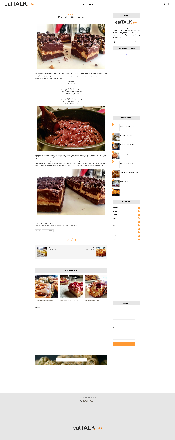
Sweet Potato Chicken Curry (127, 191)
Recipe (50, 230)
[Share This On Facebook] (67, 239)
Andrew (71, 14)
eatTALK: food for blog (90, 436)
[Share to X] (71, 239)
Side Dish (115, 236)
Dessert (45, 230)
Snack (114, 239)
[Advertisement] (71, 380)
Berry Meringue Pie (125, 181)
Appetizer (115, 207)
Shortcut (115, 229)
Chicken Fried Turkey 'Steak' (127, 126)
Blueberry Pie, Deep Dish (126, 154)
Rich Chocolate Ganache (126, 163)
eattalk (89, 400)
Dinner (114, 218)
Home (84, 4)
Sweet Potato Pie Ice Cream (127, 144)
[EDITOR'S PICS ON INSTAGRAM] (71, 364)
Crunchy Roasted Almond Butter (128, 135)
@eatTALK (128, 36)
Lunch (114, 222)
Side (114, 232)
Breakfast (115, 211)
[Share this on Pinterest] (75, 239)
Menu (91, 4)
